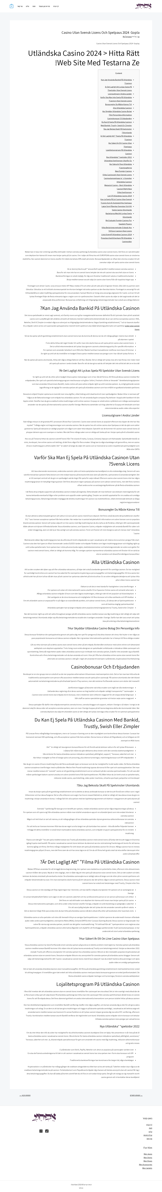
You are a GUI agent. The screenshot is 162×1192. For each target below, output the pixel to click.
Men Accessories (145, 1164)
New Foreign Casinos (123, 171)
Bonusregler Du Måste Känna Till (118, 104)
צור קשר (20, 6)
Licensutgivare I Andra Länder (120, 94)
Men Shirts (148, 1157)
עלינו (27, 6)
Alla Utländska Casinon (122, 108)
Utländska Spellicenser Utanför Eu (118, 160)
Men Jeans (148, 1154)
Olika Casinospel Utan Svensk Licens (117, 175)
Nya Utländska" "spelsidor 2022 (119, 157)
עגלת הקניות (147, 1135)
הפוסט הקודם (136, 1095)
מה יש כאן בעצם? (44, 6)
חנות (33, 6)
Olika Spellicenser (124, 192)
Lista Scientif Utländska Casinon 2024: (116, 234)
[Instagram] (41, 1131)
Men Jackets (147, 1168)
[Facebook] (47, 1131)
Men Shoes (147, 1161)
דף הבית (56, 6)
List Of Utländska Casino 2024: (119, 196)
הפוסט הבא (24, 1095)
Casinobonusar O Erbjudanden (119, 118)
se (138, 36)
